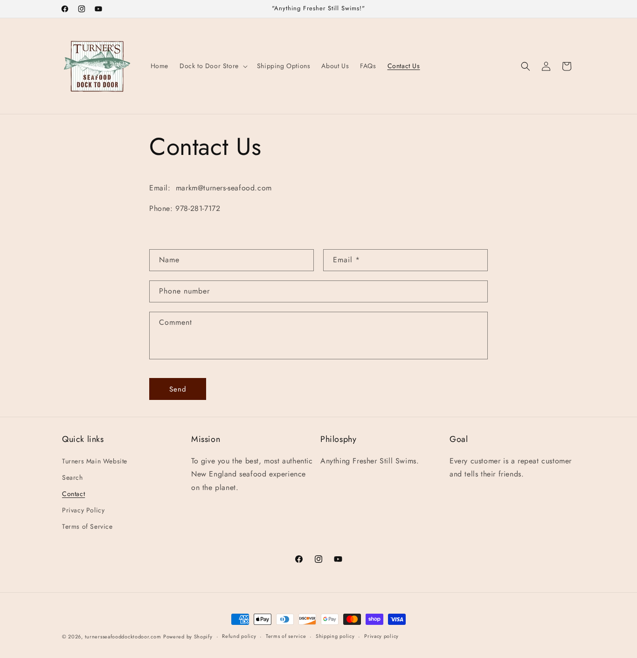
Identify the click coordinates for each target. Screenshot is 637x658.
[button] (212, 66)
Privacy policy (381, 636)
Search (72, 477)
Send (178, 389)
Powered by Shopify (188, 636)
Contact (73, 493)
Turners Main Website (94, 461)
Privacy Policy (83, 510)
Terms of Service (87, 526)
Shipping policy (335, 636)
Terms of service (286, 636)
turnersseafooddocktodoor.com (123, 636)
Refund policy (239, 636)
